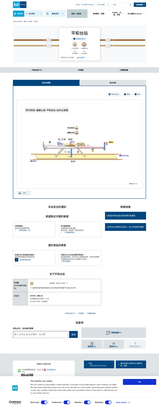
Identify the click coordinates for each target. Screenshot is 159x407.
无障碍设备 (124, 70)
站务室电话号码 (25, 260)
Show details (121, 402)
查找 (116, 333)
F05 (108, 40)
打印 (24, 193)
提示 (138, 94)
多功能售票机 (69, 232)
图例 (128, 94)
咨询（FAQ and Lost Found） (98, 364)
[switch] (67, 402)
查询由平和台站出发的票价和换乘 (121, 216)
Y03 (49, 46)
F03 (49, 40)
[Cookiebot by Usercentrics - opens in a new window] (15, 402)
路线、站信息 (28, 21)
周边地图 (113, 83)
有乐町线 (75, 48)
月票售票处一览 (24, 230)
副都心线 (85, 48)
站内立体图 (46, 83)
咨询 (78, 4)
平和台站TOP (37, 70)
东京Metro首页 (17, 21)
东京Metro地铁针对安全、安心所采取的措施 (125, 227)
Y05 (108, 46)
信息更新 (82, 57)
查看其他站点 (81, 39)
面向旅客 (139, 5)
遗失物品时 (66, 261)
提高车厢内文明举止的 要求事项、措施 (131, 364)
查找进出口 (115, 94)
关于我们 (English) (88, 4)
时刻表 (81, 70)
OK (139, 382)
